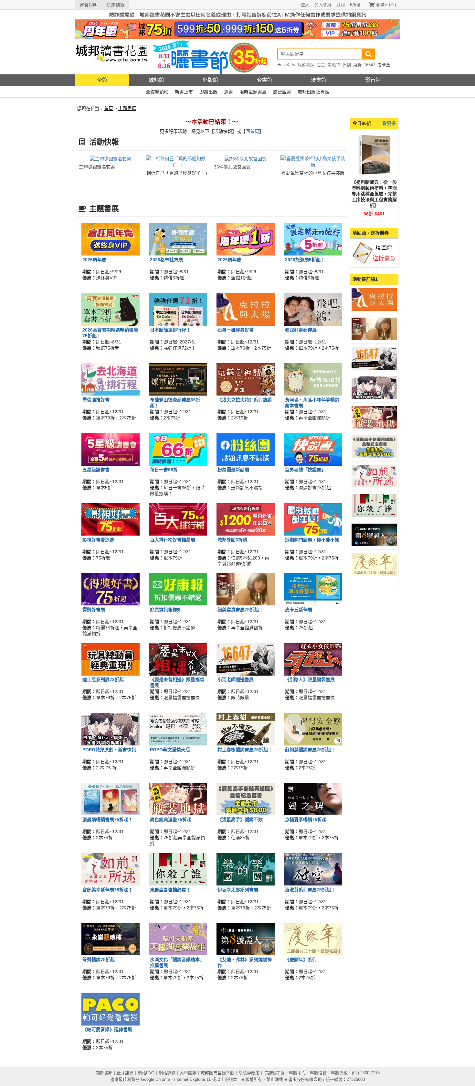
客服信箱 (318, 1072)
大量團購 (188, 1072)
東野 (357, 65)
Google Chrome (155, 1079)
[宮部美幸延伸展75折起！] (110, 868)
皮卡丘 (383, 65)
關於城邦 (104, 1072)
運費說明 (88, 4)
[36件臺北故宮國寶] (246, 158)
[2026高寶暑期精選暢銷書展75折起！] (110, 308)
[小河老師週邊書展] (245, 658)
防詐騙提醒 (274, 1072)
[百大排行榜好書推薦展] (178, 519)
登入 (305, 4)
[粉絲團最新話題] (245, 448)
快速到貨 (115, 4)
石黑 (321, 65)
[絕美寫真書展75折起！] (245, 589)
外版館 (210, 80)
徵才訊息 (125, 1072)
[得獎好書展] (110, 589)
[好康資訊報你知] (178, 589)
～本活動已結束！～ (211, 122)
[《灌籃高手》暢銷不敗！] (245, 798)
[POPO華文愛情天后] (178, 729)
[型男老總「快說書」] (313, 448)
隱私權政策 (248, 1072)
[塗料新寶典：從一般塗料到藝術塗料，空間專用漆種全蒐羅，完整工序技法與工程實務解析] (374, 154)
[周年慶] (237, 28)
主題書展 (127, 108)
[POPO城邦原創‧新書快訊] (110, 729)
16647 (369, 65)
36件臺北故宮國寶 (232, 166)
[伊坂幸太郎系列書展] (245, 868)
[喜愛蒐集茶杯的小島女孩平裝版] (312, 161)
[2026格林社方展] (178, 239)
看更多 (389, 123)
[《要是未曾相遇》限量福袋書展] (178, 658)
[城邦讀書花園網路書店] (111, 56)
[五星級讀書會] (110, 448)
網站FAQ (146, 1072)
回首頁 (252, 131)
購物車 (385, 4)
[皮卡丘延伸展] (313, 589)
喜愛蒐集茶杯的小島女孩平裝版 (312, 173)
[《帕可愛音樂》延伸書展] (110, 1008)
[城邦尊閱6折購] (245, 519)
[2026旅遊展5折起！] (313, 239)
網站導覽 (167, 1072)
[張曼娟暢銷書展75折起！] (110, 798)
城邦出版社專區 (313, 91)
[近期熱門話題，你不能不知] (313, 519)
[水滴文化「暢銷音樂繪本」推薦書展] (178, 938)
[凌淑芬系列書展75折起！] (313, 868)
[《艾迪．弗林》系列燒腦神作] (245, 938)
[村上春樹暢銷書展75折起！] (245, 729)
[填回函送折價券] (374, 252)
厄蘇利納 (306, 65)
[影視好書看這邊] (110, 519)
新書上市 (184, 91)
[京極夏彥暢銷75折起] (313, 798)
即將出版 (208, 91)
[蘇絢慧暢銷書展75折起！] (313, 729)
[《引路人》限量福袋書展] (313, 658)
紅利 (340, 4)
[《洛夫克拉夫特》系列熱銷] (245, 379)
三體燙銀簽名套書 (97, 166)
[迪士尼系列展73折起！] (110, 658)
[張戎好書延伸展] (313, 308)
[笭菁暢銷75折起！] (110, 938)
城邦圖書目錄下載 (217, 1072)
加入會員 (322, 4)
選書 (228, 91)
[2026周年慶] (110, 239)
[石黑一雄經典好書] (245, 308)
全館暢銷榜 (157, 91)
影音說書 (282, 91)
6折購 (355, 4)
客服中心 (297, 1072)
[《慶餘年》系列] (313, 938)
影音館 (373, 80)
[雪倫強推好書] (110, 379)
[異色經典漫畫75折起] (178, 798)
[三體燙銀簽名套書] (110, 158)
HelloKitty (286, 65)
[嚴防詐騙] (237, 14)
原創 (347, 65)
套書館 (264, 80)
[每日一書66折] (178, 448)
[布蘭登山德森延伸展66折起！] (178, 379)
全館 (102, 80)
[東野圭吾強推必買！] (178, 868)
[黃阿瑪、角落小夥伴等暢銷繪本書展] (313, 379)
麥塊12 (333, 65)
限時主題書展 (253, 91)
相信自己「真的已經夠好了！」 (178, 173)
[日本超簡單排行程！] (178, 308)
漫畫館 (318, 80)
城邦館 (156, 80)
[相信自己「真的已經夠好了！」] (178, 161)
